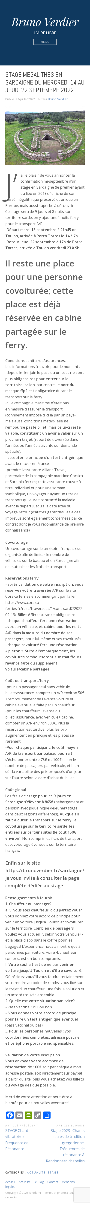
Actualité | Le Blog (31, 1182)
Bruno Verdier (45, 21)
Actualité (36, 1172)
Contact (52, 1182)
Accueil (10, 1182)
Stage (53, 1172)
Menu (45, 42)
